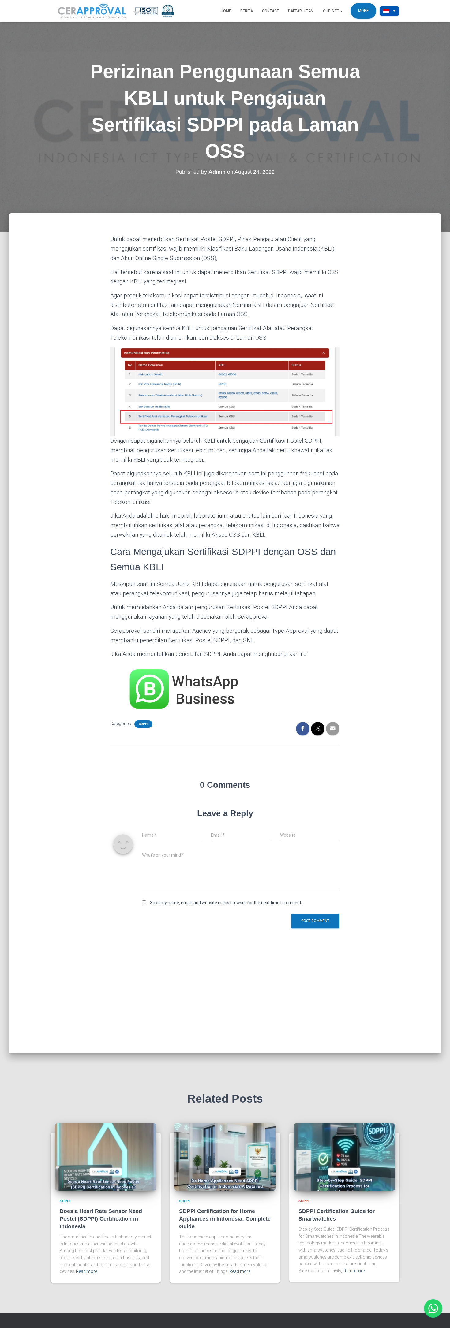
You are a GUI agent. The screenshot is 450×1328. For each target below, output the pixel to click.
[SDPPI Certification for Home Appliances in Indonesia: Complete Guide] (225, 1156)
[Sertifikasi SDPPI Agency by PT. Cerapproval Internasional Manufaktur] (122, 11)
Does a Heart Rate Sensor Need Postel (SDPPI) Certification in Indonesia (101, 1218)
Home (226, 11)
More (363, 11)
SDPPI (143, 724)
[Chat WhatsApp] (433, 1308)
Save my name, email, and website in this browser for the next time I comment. (226, 902)
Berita (246, 11)
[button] (341, 11)
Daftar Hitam (301, 11)
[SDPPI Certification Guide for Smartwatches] (344, 1156)
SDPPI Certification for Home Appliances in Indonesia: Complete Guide (225, 1218)
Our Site (331, 11)
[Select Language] (389, 11)
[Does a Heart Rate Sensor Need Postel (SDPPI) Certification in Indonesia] (105, 1156)
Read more (86, 1271)
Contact (270, 11)
